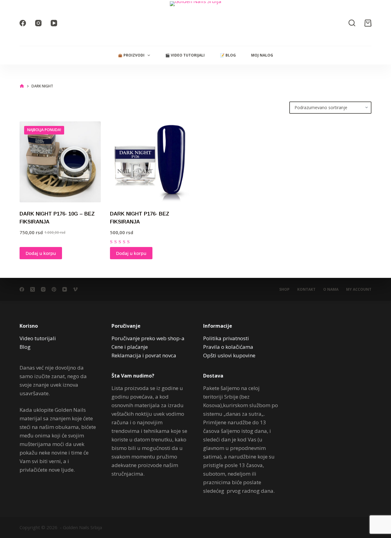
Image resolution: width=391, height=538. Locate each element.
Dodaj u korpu (41, 253)
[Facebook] (23, 23)
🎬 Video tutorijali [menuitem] (185, 55)
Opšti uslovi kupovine (229, 355)
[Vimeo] (75, 289)
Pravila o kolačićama (228, 346)
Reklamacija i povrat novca (143, 355)
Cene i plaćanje (129, 346)
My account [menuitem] (358, 289)
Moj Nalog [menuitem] (262, 55)
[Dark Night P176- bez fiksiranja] (150, 162)
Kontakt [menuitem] (306, 289)
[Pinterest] (54, 289)
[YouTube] (54, 23)
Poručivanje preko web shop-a (148, 338)
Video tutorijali (38, 338)
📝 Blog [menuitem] (228, 55)
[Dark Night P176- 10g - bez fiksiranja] (60, 162)
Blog (25, 346)
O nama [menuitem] (330, 289)
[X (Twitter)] (32, 289)
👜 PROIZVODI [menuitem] (131, 55)
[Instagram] (38, 23)
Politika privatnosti (226, 338)
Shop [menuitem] (284, 289)
